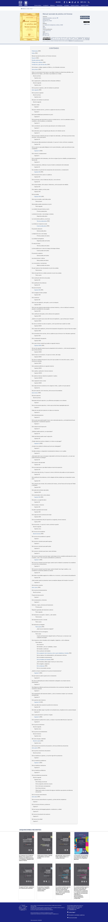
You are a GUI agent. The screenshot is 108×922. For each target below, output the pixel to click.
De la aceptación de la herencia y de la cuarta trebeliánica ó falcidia (52, 653)
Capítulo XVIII (37, 196)
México (44, 27)
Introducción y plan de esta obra (39, 64)
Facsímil (34, 58)
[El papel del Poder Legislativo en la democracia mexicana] (26, 881)
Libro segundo (35, 90)
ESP (81, 2)
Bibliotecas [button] (52, 5)
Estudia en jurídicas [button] (75, 5)
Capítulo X (36, 717)
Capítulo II (36, 673)
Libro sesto (34, 796)
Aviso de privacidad (73, 917)
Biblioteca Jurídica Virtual (27, 8)
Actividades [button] (66, 5)
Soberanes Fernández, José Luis (49, 18)
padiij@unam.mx (55, 913)
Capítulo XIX (37, 497)
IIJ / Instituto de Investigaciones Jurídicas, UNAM (53, 24)
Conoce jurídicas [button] (37, 5)
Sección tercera (36, 533)
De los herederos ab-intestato (44, 659)
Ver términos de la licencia (78, 40)
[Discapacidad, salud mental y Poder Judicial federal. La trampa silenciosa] (63, 846)
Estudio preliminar (36, 60)
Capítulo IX (37, 150)
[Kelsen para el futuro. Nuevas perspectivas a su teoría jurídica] (45, 846)
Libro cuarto (34, 587)
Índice (33, 53)
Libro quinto (34, 748)
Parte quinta (38, 626)
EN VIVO (58, 2)
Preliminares (35, 51)
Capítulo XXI (37, 290)
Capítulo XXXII (37, 345)
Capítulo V (36, 559)
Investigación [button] (46, 5)
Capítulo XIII (37, 172)
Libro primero (35, 69)
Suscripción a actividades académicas (77, 915)
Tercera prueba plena (42, 221)
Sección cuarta (36, 741)
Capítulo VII (37, 702)
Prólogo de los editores (37, 62)
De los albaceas (40, 666)
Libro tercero (35, 392)
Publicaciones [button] (59, 5)
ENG (85, 2)
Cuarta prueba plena (41, 226)
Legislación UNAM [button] (84, 5)
